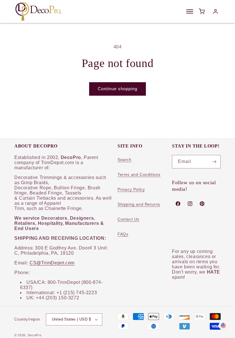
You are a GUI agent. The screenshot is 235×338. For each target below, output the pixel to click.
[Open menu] (189, 11)
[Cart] (202, 11)
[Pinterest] (202, 204)
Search (124, 159)
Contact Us (128, 219)
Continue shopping (117, 88)
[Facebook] (178, 204)
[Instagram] (190, 204)
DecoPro (35, 335)
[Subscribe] (214, 161)
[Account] (215, 11)
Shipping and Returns (138, 204)
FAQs (122, 234)
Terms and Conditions (138, 174)
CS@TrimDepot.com (52, 262)
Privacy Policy (131, 189)
